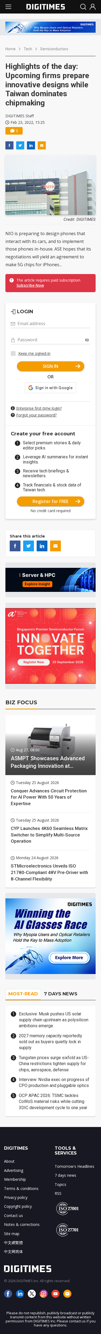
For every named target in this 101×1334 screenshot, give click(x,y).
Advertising (13, 1170)
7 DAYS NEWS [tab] (60, 993)
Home (10, 49)
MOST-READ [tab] (23, 993)
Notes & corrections (22, 1224)
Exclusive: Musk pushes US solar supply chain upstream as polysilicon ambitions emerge (53, 1020)
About (9, 1161)
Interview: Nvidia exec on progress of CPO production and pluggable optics (54, 1082)
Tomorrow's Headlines (74, 1166)
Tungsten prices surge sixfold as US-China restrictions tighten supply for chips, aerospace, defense (54, 1063)
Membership (15, 1179)
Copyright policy (18, 1206)
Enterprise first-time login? (39, 408)
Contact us (13, 1215)
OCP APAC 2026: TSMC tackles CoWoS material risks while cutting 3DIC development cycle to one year (53, 1101)
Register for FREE (50, 501)
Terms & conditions (21, 1188)
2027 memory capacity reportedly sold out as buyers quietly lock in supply (50, 1041)
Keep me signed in (34, 353)
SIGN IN (50, 366)
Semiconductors (54, 49)
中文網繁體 (13, 1242)
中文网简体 (13, 1251)
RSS (58, 1193)
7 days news (65, 1175)
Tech (28, 49)
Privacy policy (15, 1197)
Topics (60, 1184)
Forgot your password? (36, 415)
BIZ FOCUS (21, 702)
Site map (11, 1233)
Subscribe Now (30, 285)
